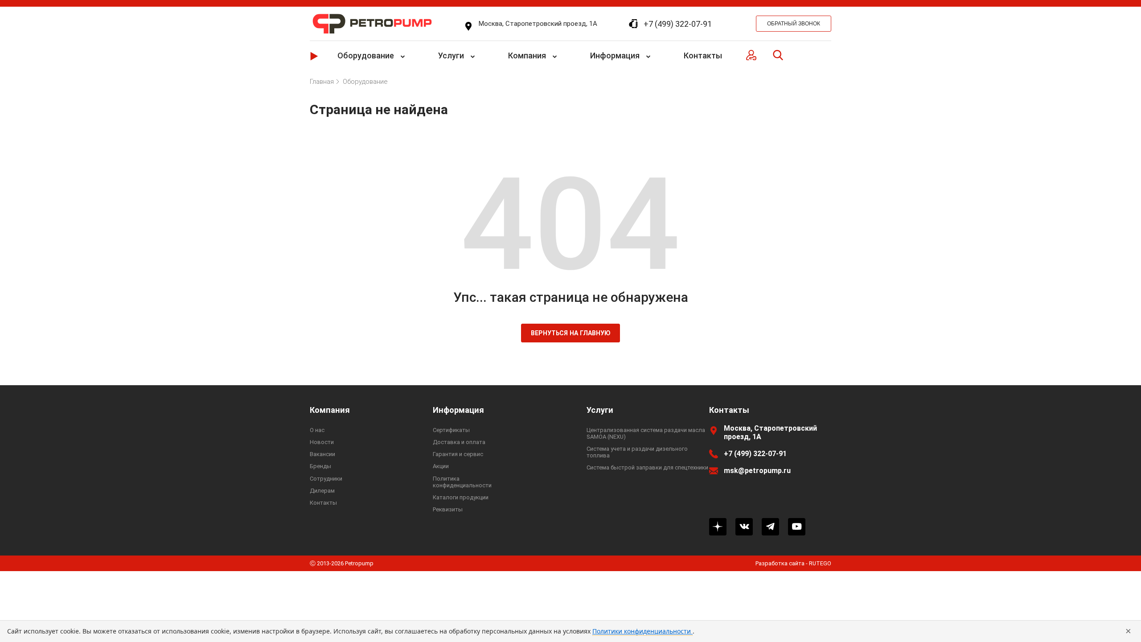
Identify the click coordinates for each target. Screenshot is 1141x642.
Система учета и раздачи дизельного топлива (637, 452)
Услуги (451, 55)
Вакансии (322, 454)
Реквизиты (448, 509)
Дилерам (322, 490)
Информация (615, 55)
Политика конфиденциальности (462, 482)
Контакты (703, 55)
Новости (322, 442)
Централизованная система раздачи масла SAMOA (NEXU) (646, 433)
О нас (317, 430)
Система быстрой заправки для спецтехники (647, 467)
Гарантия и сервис (458, 454)
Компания (527, 55)
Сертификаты (451, 430)
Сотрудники (326, 478)
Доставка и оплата (459, 442)
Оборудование (365, 55)
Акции (441, 466)
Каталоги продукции (460, 497)
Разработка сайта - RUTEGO (793, 563)
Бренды (320, 466)
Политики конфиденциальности (642, 631)
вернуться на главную (571, 333)
